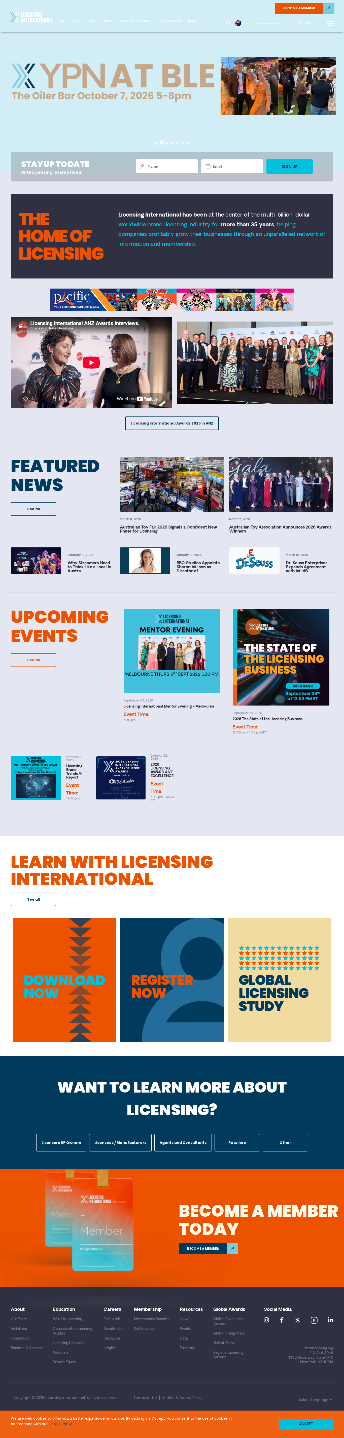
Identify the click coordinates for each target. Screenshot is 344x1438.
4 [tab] (172, 143)
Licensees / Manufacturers (120, 1142)
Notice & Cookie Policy (182, 1397)
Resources (112, 1339)
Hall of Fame (224, 1343)
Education (169, 20)
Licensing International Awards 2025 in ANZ (172, 423)
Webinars (60, 1353)
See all (33, 508)
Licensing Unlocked (69, 1343)
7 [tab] (188, 143)
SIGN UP (290, 166)
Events (91, 20)
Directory (69, 20)
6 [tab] (182, 143)
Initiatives (19, 1329)
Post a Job (112, 1319)
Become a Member (299, 8)
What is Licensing (136, 20)
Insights (110, 1348)
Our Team (19, 1319)
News (108, 20)
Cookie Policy (60, 1423)
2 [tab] (161, 143)
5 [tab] (177, 143)
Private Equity (64, 1362)
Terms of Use (145, 1397)
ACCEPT (306, 1424)
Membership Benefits (151, 1319)
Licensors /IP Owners (61, 1142)
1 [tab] (156, 143)
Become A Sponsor (27, 1348)
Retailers (237, 1142)
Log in (310, 22)
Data (191, 20)
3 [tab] (166, 143)
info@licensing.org (318, 1348)
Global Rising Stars (229, 1334)
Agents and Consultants (183, 1142)
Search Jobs (113, 1329)
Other (285, 1142)
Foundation (20, 1339)
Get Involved (145, 1329)
